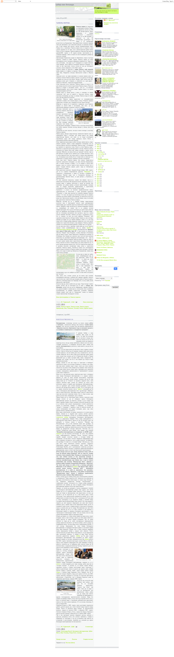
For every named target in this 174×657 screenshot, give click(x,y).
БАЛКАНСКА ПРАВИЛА (108, 41)
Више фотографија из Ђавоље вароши (68, 297)
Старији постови (88, 639)
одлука (87, 539)
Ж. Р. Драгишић (110, 20)
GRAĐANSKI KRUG (102, 250)
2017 (98, 150)
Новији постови (61, 639)
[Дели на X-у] (61, 304)
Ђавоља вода (75, 306)
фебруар (101, 169)
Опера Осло (72, 633)
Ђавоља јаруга (84, 306)
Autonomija (100, 227)
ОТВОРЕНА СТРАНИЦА (109, 90)
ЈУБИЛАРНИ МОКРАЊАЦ (109, 59)
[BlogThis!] (59, 304)
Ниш (65, 308)
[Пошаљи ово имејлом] (57, 304)
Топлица (76, 308)
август (100, 156)
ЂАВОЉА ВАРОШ (63, 23)
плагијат (79, 633)
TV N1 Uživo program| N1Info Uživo (107, 260)
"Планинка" (87, 171)
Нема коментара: (88, 302)
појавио (75, 466)
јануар (100, 171)
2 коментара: (89, 626)
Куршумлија (59, 308)
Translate (107, 280)
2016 (98, 174)
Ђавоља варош (65, 306)
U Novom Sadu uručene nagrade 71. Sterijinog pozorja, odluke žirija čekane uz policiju (106, 230)
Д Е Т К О (105, 130)
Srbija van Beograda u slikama (105, 257)
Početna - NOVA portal (103, 238)
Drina (98, 223)
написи (58, 564)
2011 (98, 184)
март (99, 167)
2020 (98, 145)
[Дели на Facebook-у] (62, 304)
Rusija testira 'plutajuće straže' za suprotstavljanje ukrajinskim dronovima (105, 216)
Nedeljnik (99, 252)
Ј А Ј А (104, 109)
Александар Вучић (66, 631)
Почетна (74, 639)
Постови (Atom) (70, 642)
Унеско (81, 308)
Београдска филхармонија (80, 631)
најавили (59, 433)
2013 (98, 180)
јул (99, 158)
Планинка (70, 308)
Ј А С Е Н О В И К (107, 120)
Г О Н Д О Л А (106, 101)
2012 (98, 182)
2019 (98, 146)
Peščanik (99, 221)
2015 (98, 176)
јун (99, 164)
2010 (98, 186)
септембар (101, 154)
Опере (58, 572)
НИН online (100, 235)
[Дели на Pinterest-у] (64, 304)
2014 (98, 178)
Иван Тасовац (65, 633)
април (100, 166)
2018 (98, 148)
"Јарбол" (79, 389)
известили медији (62, 417)
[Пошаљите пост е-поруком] (76, 302)
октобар (100, 152)
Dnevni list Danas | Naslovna (105, 247)
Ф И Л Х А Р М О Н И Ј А (64, 319)
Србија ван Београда (65, 5)
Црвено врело (88, 308)
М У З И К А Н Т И (107, 68)
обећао (78, 536)
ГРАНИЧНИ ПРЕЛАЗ (108, 50)
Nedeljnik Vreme (101, 255)
